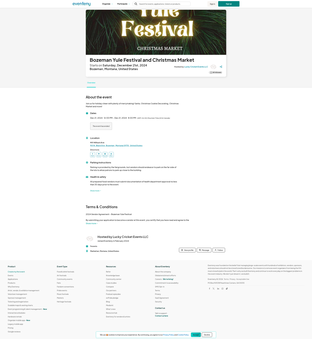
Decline (207, 335)
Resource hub (111, 313)
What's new (111, 309)
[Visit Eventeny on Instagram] (222, 288)
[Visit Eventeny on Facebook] (209, 288)
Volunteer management (17, 294)
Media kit (109, 305)
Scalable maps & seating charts (20, 305)
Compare (110, 287)
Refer (108, 272)
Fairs (59, 283)
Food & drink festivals (65, 272)
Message (205, 250)
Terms (157, 290)
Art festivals (61, 275)
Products (11, 283)
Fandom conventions (65, 287)
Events (10, 275)
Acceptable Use (242, 279)
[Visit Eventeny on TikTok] (227, 288)
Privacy (158, 294)
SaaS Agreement (162, 298)
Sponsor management (17, 298)
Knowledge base (113, 275)
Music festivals (63, 294)
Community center (113, 279)
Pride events (62, 290)
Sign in (212, 4)
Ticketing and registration (18, 302)
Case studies (111, 283)
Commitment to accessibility (166, 283)
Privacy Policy (168, 335)
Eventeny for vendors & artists (118, 316)
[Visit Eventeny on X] (213, 288)
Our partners (111, 290)
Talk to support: (161, 314)
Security (158, 302)
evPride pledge (112, 298)
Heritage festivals (64, 302)
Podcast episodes (113, 294)
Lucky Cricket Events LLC (196, 66)
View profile (189, 250)
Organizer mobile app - (19, 320)
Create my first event (16, 272)
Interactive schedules (16, 313)
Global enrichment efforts (165, 275)
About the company (163, 272)
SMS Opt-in (159, 287)
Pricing (10, 328)
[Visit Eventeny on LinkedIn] (218, 288)
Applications (13, 279)
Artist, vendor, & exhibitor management (23, 290)
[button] (108, 4)
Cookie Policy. (183, 335)
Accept (196, 335)
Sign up (229, 4)
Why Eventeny (13, 287)
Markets (60, 298)
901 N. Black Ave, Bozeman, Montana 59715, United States (116, 145)
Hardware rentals (15, 316)
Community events (64, 279)
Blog (108, 302)
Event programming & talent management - (27, 309)
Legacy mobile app (15, 324)
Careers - (164, 279)
